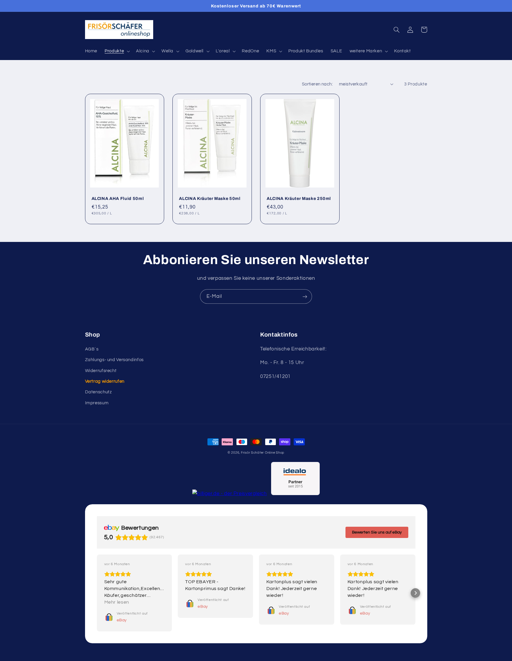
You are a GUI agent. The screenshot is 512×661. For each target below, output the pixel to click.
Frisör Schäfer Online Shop (262, 452)
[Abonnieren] (305, 296)
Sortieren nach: (317, 84)
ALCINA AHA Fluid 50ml (118, 198)
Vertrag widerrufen (104, 381)
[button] (116, 51)
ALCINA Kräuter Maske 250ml (299, 198)
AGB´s (92, 349)
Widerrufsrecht (101, 371)
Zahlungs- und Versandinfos (114, 360)
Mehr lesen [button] (116, 602)
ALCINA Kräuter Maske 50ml (210, 198)
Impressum (97, 403)
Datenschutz (98, 392)
